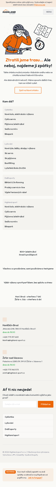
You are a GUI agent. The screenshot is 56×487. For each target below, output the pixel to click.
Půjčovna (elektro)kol (14, 124)
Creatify (20, 455)
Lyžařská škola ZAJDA (15, 168)
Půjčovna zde (39, 5)
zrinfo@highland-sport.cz (14, 373)
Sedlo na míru (11, 129)
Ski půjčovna (10, 158)
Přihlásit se (46, 404)
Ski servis (9, 153)
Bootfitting (10, 163)
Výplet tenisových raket (16, 192)
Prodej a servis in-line (15, 187)
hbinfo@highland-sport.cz (14, 340)
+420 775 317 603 (10, 337)
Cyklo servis (10, 119)
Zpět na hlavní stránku (29, 90)
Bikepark (9, 134)
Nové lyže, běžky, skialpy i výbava (20, 148)
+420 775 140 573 (11, 369)
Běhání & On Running (14, 182)
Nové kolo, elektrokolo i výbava (19, 114)
